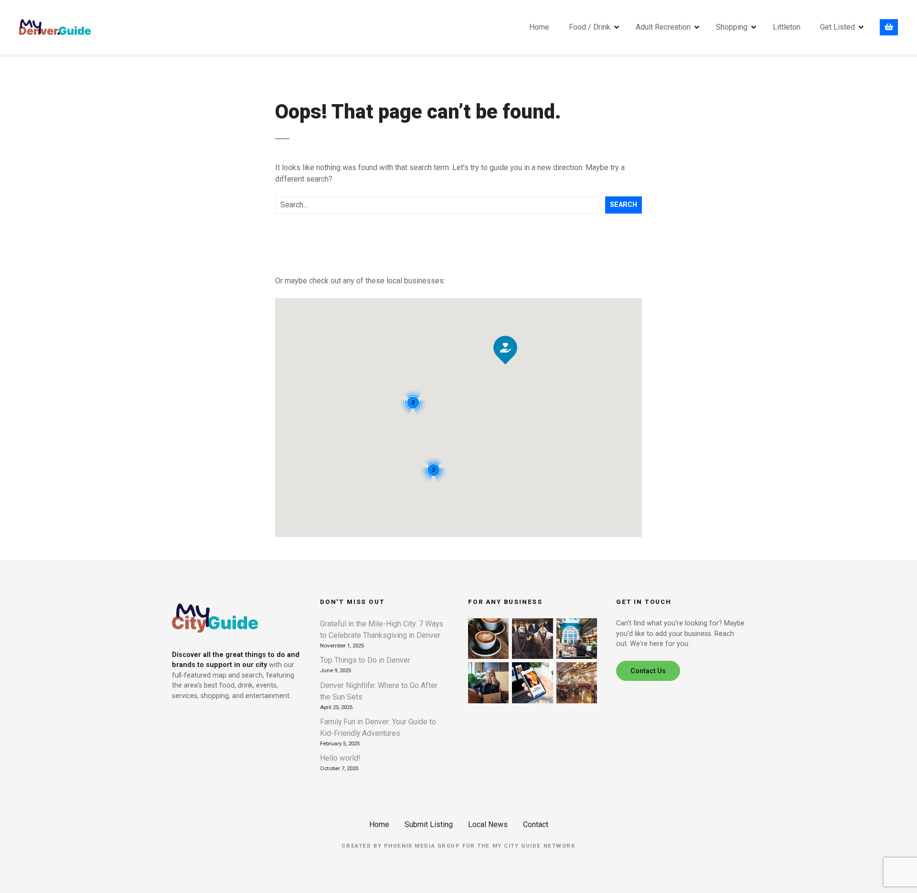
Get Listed (837, 27)
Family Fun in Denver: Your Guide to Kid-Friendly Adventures (378, 727)
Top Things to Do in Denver (365, 660)
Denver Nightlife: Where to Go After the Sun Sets (378, 691)
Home (539, 27)
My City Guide (516, 846)
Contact (535, 824)
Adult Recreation (663, 27)
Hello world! (340, 758)
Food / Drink (589, 27)
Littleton (786, 27)
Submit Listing (429, 824)
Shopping (731, 27)
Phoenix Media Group (422, 846)
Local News (488, 824)
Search (623, 205)
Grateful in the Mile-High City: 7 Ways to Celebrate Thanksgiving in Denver (381, 629)
